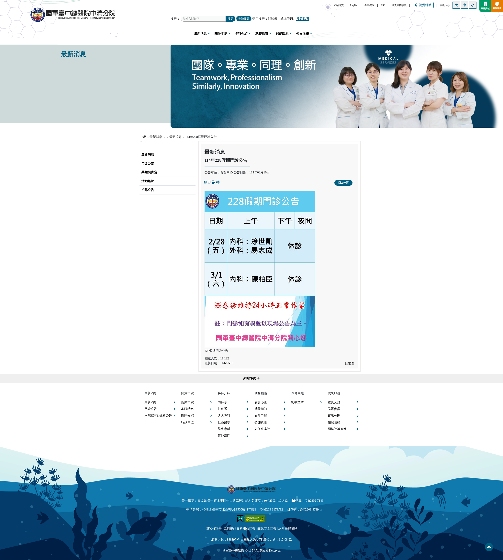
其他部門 (224, 435)
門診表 (272, 18)
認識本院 (187, 402)
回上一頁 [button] (343, 182)
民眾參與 (334, 409)
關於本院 (221, 33)
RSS (383, 5)
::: (331, 5)
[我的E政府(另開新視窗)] (240, 518)
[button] (213, 182)
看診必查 (260, 402)
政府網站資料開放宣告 (239, 528)
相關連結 (334, 422)
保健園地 (282, 33)
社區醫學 (224, 422)
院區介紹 (187, 415)
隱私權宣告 (214, 528)
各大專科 (224, 415)
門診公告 (147, 163)
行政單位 (187, 422)
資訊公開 (334, 415)
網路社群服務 (337, 429)
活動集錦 (147, 181)
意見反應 (334, 402)
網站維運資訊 (287, 528)
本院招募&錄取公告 (158, 415)
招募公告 (147, 190)
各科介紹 (241, 33)
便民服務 (302, 33)
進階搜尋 (243, 18)
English (354, 5)
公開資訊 (260, 422)
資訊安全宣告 (266, 528)
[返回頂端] (489, 547)
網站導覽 (339, 5)
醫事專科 (224, 429)
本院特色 (187, 409)
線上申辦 (287, 18)
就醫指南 (261, 33)
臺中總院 (369, 5)
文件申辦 (260, 415)
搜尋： (175, 18)
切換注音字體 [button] (399, 5)
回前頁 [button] (349, 363)
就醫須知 (260, 409)
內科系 (222, 402)
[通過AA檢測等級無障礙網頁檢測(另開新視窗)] (255, 518)
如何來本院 (262, 429)
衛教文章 (297, 402)
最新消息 (200, 33)
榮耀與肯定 (149, 172)
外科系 (222, 409)
